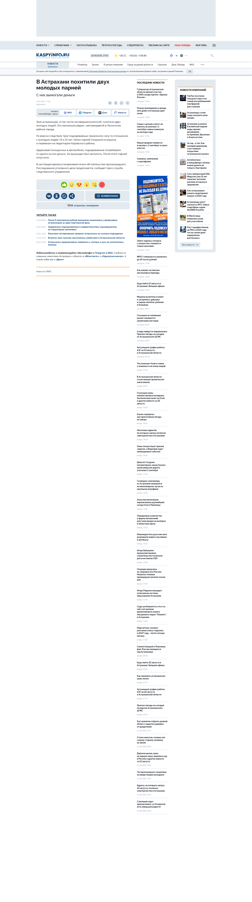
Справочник (62, 45)
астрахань (79, 205)
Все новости (188, 245)
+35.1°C (122, 55)
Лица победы (182, 45)
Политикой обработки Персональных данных (107, 71)
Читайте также (46, 215)
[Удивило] (87, 185)
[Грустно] (94, 185)
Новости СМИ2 (43, 271)
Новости (42, 45)
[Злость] (102, 185)
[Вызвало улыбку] (72, 185)
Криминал (53, 67)
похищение (92, 205)
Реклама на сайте (159, 45)
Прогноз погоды (112, 45)
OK (189, 71)
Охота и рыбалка (87, 45)
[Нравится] (64, 185)
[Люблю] (79, 185)
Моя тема (201, 45)
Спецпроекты (135, 45)
